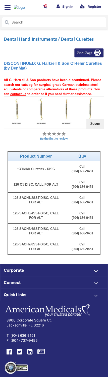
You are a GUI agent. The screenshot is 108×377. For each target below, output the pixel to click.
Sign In (67, 7)
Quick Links (15, 294)
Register (94, 7)
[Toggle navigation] (7, 7)
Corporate (14, 270)
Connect (12, 282)
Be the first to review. (54, 138)
